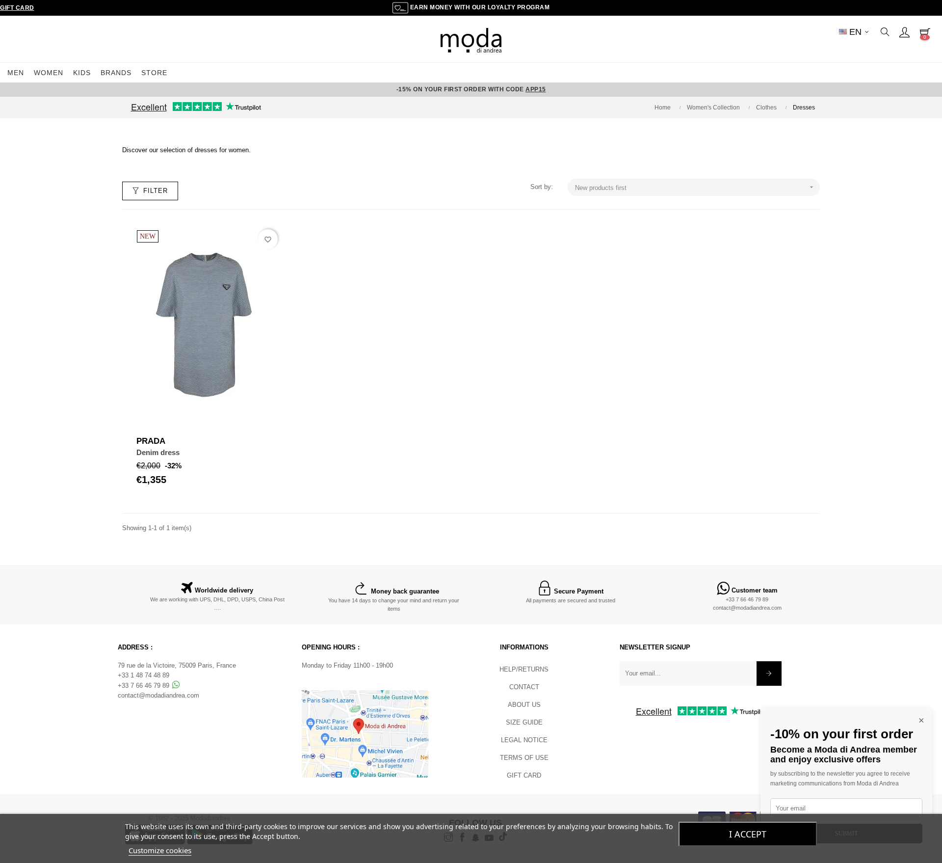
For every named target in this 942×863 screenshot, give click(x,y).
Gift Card (17, 7)
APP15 (535, 89)
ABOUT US (524, 704)
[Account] (904, 32)
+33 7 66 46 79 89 (747, 599)
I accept (747, 834)
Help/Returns (524, 669)
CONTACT (524, 687)
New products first (695, 187)
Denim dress (158, 452)
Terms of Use (524, 757)
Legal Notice (524, 740)
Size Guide (524, 722)
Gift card (524, 775)
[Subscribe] (769, 673)
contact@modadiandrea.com (747, 608)
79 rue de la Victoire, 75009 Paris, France (177, 665)
